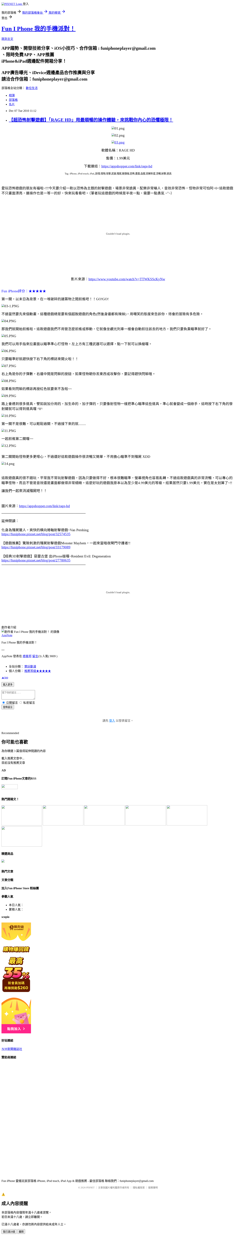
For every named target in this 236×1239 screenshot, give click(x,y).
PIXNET (90, 1187)
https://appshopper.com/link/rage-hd (126, 166)
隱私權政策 (139, 1187)
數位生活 (32, 88)
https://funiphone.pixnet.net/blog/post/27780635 (35, 560)
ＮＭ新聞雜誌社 (11, 1049)
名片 (12, 104)
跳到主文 (7, 38)
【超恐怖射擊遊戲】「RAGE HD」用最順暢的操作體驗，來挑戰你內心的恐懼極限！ (91, 120)
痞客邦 (27, 656)
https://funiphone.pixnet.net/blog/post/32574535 (35, 534)
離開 (21, 1231)
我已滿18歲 (9, 1231)
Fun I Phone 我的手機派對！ (38, 28)
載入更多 (8, 684)
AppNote (6, 635)
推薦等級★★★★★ (37, 671)
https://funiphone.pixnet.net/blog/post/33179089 (35, 547)
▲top (4, 677)
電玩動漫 (30, 666)
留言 (35, 656)
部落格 (13, 99)
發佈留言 (8, 707)
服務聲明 (153, 1187)
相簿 (12, 95)
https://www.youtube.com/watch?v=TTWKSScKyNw (126, 279)
